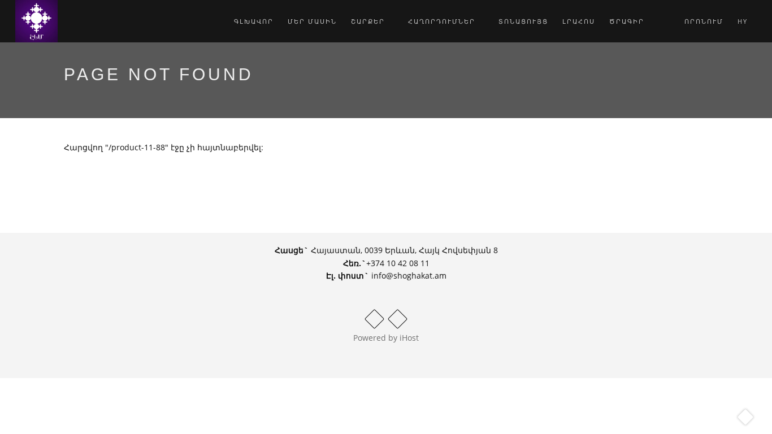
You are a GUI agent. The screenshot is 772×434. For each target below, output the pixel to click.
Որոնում (702, 21)
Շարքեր (369, 21)
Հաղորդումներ (443, 21)
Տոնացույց (523, 21)
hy (744, 21)
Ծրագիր (626, 21)
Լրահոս (578, 21)
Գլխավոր (254, 21)
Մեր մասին (312, 21)
